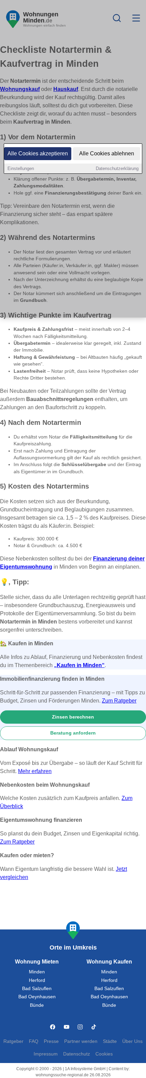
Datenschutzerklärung (117, 168)
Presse (51, 1041)
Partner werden (80, 1041)
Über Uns (132, 1041)
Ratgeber (13, 1041)
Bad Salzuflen (37, 988)
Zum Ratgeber (119, 701)
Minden (37, 971)
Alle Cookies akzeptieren (37, 153)
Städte (110, 1041)
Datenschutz (76, 1054)
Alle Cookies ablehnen (106, 153)
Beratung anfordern (73, 733)
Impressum (46, 1054)
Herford (37, 980)
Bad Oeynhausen (37, 996)
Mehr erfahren (35, 771)
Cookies (104, 1054)
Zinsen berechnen (73, 717)
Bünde (37, 1005)
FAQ (33, 1041)
